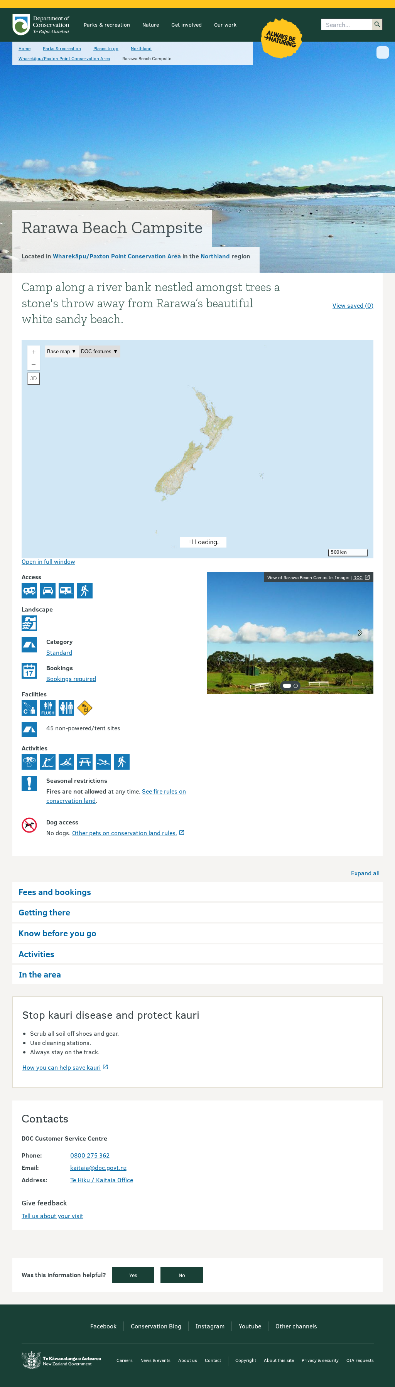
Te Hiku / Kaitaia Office (101, 1180)
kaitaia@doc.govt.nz (98, 1167)
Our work (225, 24)
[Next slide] (360, 633)
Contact (213, 1360)
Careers (124, 1360)
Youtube (250, 1326)
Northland (141, 48)
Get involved (186, 24)
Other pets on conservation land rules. (124, 833)
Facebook (103, 1326)
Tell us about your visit (52, 1216)
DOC (358, 577)
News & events (155, 1360)
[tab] (287, 686)
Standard (59, 652)
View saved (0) (353, 305)
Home (24, 48)
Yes (133, 1275)
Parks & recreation (107, 24)
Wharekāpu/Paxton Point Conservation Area (64, 58)
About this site (279, 1360)
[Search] (377, 24)
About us (187, 1360)
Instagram (210, 1326)
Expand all (365, 873)
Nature (150, 24)
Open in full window (48, 561)
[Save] (364, 291)
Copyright (245, 1360)
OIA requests (360, 1360)
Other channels (296, 1326)
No (182, 1275)
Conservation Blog (156, 1326)
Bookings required (71, 678)
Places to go (105, 48)
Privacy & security (320, 1360)
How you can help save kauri (61, 1067)
